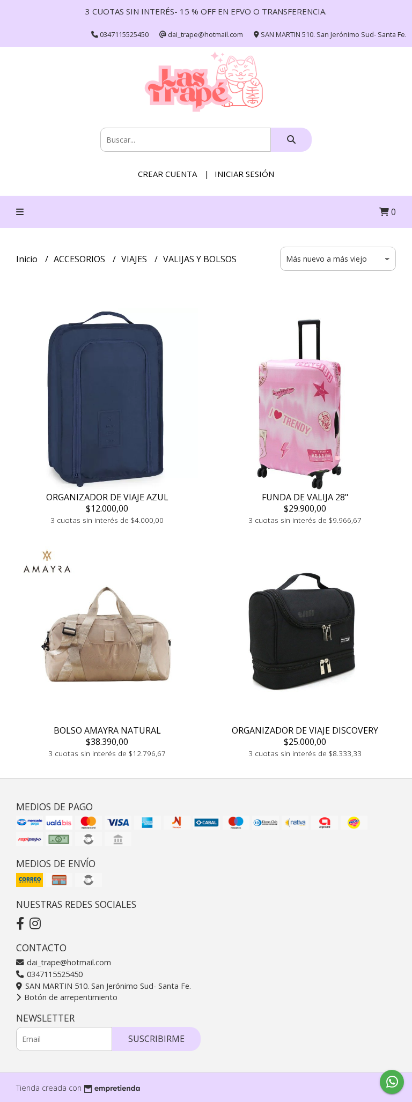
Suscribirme (156, 1039)
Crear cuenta (167, 173)
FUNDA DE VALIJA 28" (305, 497)
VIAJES (135, 259)
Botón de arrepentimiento (69, 997)
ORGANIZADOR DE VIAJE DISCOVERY (305, 730)
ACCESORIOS (80, 259)
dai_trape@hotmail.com (68, 962)
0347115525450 (54, 974)
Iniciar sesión (244, 173)
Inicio (28, 259)
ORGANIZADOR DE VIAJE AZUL (107, 497)
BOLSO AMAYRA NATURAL (107, 730)
